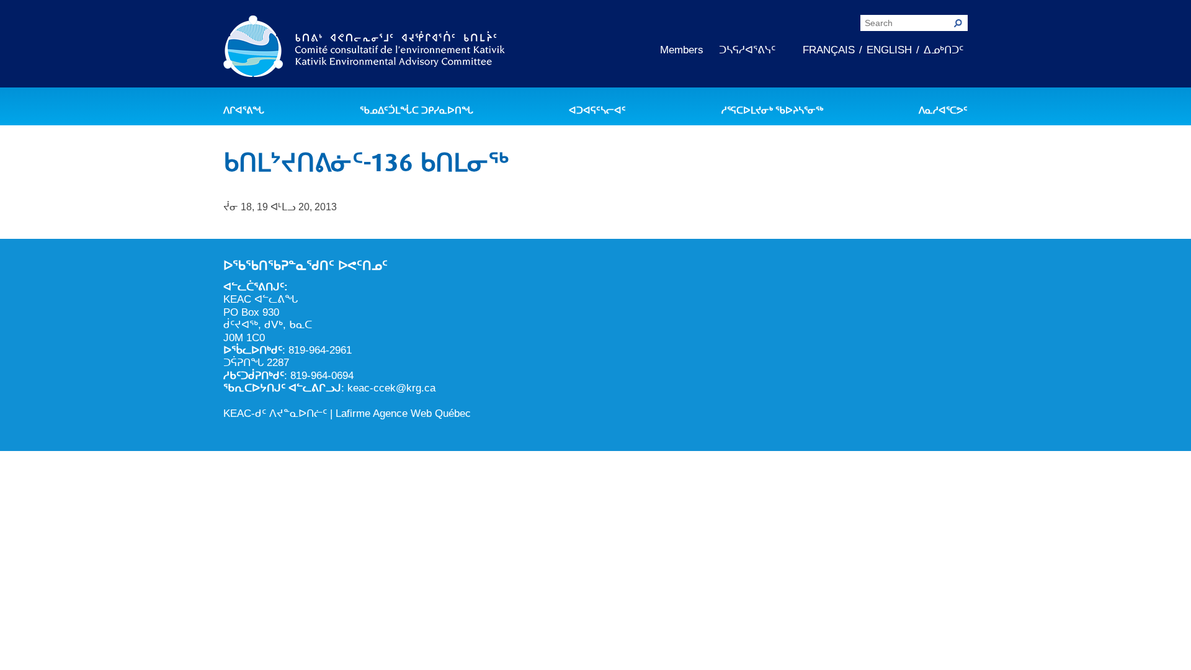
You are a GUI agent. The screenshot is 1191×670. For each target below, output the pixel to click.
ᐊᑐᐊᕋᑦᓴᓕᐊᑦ (597, 110)
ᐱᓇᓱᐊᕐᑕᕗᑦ (943, 110)
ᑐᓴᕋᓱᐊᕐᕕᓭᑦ (747, 50)
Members (681, 50)
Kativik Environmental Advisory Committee (364, 48)
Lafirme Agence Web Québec (403, 413)
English (889, 50)
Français (829, 50)
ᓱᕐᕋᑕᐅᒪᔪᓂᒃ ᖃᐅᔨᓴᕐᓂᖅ (772, 110)
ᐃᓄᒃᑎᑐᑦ (943, 50)
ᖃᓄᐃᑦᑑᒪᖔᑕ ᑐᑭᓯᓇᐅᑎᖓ (416, 110)
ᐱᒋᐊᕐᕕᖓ (243, 110)
